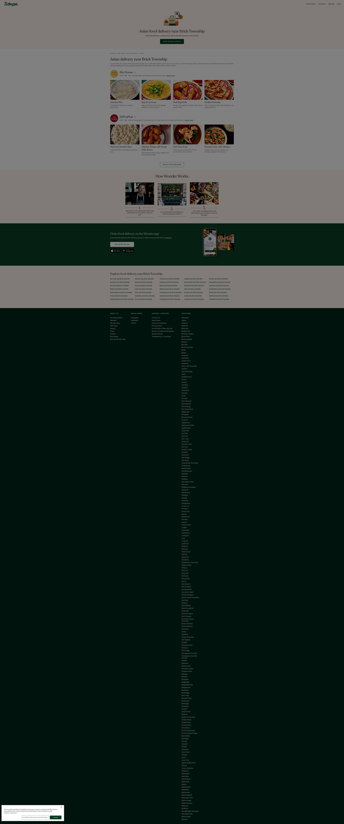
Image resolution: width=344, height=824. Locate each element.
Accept (56, 817)
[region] (32, 813)
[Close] (61, 807)
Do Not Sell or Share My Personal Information (35, 817)
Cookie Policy (13, 813)
